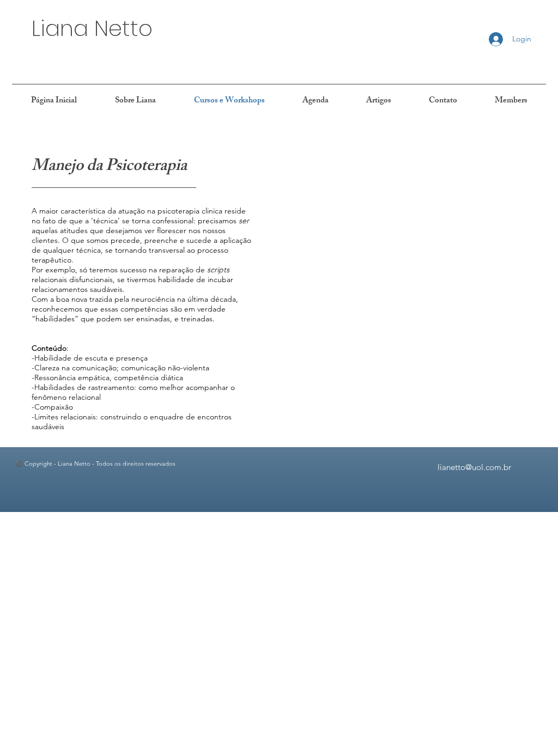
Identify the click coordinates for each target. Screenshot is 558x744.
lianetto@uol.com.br (474, 467)
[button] (135, 101)
